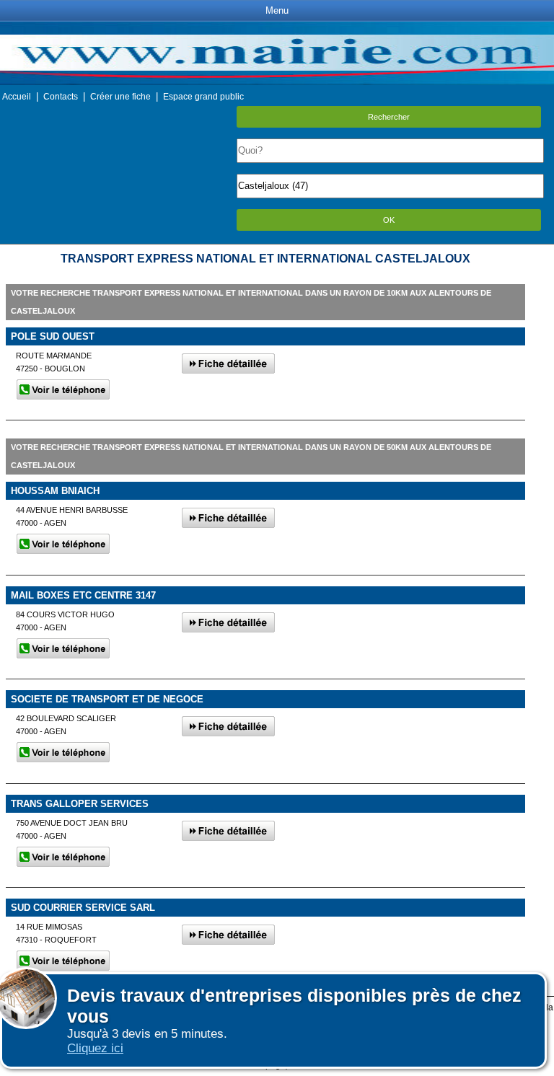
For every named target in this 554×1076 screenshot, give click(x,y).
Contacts (60, 97)
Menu (277, 10)
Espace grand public (203, 97)
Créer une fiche (120, 97)
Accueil (16, 97)
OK (389, 220)
